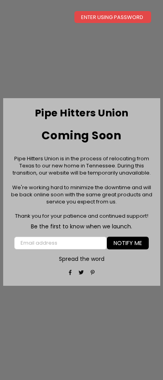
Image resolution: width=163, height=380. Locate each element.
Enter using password (112, 17)
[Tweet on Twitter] (82, 272)
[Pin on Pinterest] (93, 272)
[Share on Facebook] (71, 272)
